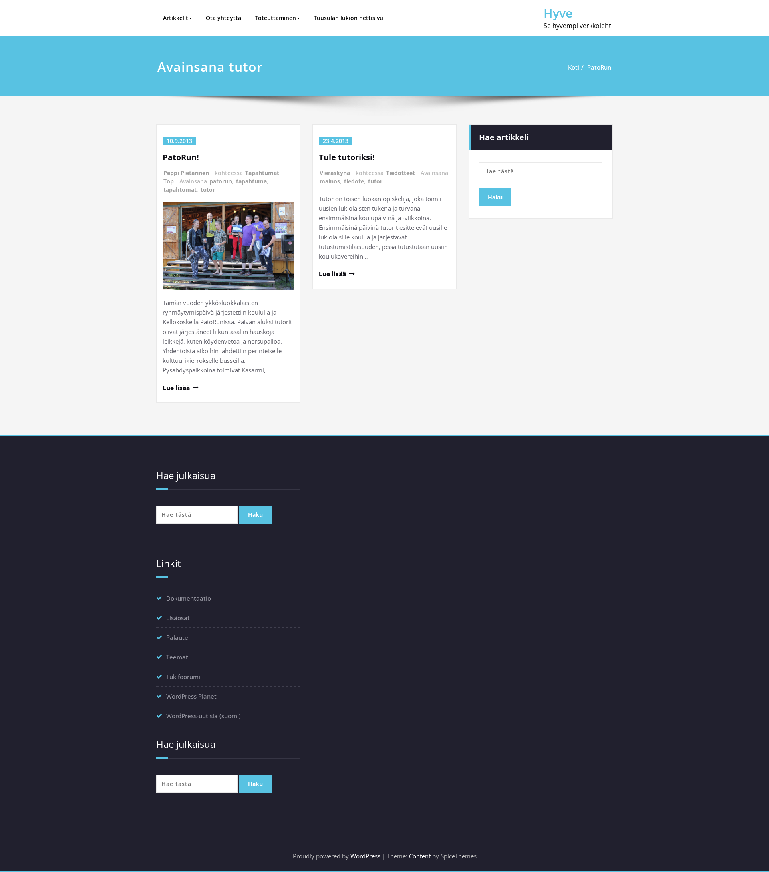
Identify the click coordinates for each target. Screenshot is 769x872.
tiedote (354, 181)
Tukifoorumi (183, 677)
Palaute (177, 637)
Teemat (177, 657)
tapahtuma (251, 181)
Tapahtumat (262, 173)
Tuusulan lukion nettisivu (348, 18)
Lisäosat (178, 618)
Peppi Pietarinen (186, 173)
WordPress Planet (191, 696)
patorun (220, 181)
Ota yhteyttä (223, 18)
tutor (208, 189)
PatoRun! (600, 67)
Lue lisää (176, 388)
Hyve (558, 13)
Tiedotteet (400, 173)
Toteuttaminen (275, 18)
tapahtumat (180, 189)
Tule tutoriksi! (347, 157)
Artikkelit (175, 18)
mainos (330, 181)
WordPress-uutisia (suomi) (203, 716)
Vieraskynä (335, 173)
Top (168, 181)
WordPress (365, 856)
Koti (573, 67)
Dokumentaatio (188, 598)
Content (420, 856)
